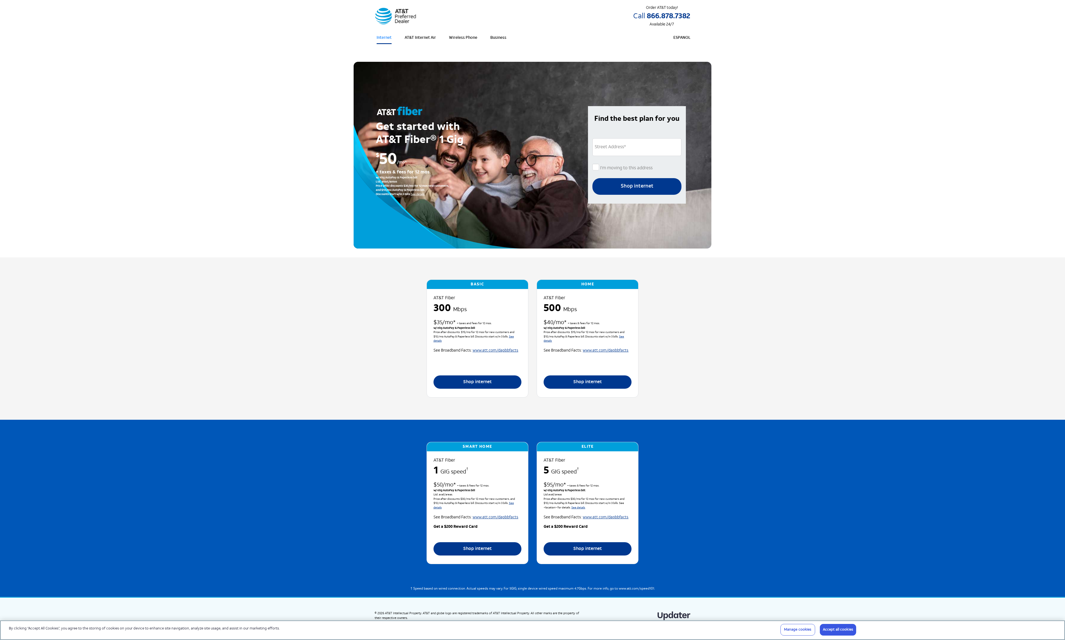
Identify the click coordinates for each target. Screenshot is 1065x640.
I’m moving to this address (626, 168)
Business (498, 38)
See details (418, 194)
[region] (532, 630)
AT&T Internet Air (420, 38)
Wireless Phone (463, 38)
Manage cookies (798, 629)
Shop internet (637, 186)
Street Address (610, 147)
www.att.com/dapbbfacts (495, 351)
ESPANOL (681, 38)
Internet (384, 38)
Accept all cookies (838, 629)
